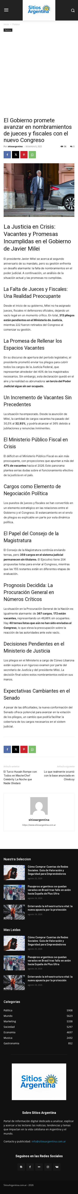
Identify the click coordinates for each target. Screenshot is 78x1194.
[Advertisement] (39, 75)
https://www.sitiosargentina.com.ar (39, 825)
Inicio (6, 24)
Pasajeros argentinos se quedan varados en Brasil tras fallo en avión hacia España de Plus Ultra (49, 890)
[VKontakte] (56, 1167)
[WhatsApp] (32, 154)
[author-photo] (39, 814)
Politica (16, 24)
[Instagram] (48, 1167)
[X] (15, 154)
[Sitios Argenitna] (39, 1081)
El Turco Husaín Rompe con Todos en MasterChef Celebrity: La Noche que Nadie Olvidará (20, 777)
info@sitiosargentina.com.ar (49, 1141)
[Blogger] (21, 1167)
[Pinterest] (24, 154)
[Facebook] (7, 154)
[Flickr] (38, 1167)
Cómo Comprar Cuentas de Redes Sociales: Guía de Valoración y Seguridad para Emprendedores (48, 870)
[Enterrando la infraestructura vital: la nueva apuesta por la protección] (14, 912)
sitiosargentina (15, 146)
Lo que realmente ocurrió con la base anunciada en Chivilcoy (59, 775)
